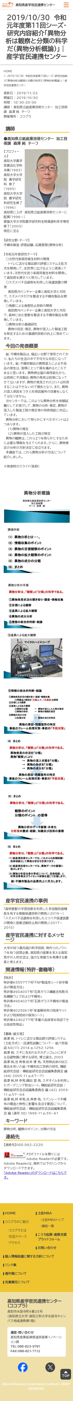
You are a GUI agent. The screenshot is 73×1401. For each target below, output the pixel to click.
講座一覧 (48, 1226)
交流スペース (18, 1236)
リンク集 (10, 1264)
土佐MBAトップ (53, 1219)
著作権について (16, 1273)
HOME (8, 71)
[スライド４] (36, 677)
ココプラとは (17, 1230)
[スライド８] (36, 888)
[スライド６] (36, 782)
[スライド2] (36, 571)
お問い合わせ (47, 1247)
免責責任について (17, 1282)
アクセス (14, 1242)
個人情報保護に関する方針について (30, 1256)
